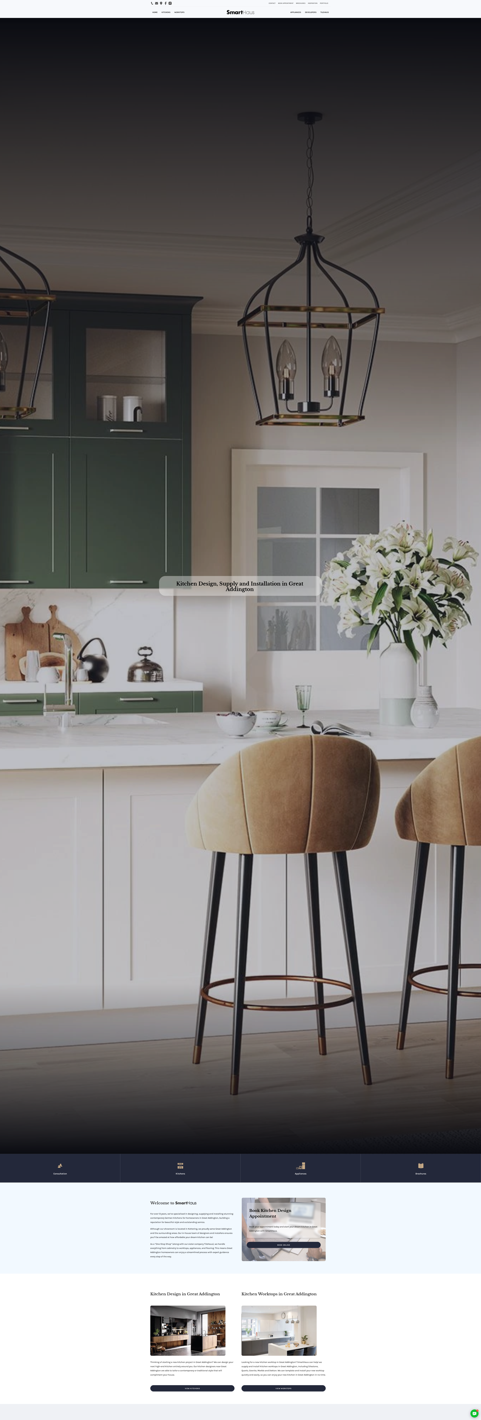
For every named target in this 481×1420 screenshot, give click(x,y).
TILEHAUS (324, 12)
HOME (155, 12)
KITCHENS (166, 12)
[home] (240, 12)
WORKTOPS (179, 12)
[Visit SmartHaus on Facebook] (165, 3)
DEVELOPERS (310, 12)
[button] (474, 1413)
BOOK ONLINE (283, 1245)
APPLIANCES (295, 12)
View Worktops (283, 1388)
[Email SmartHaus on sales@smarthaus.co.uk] (156, 3)
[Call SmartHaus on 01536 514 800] (152, 3)
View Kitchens (192, 1388)
